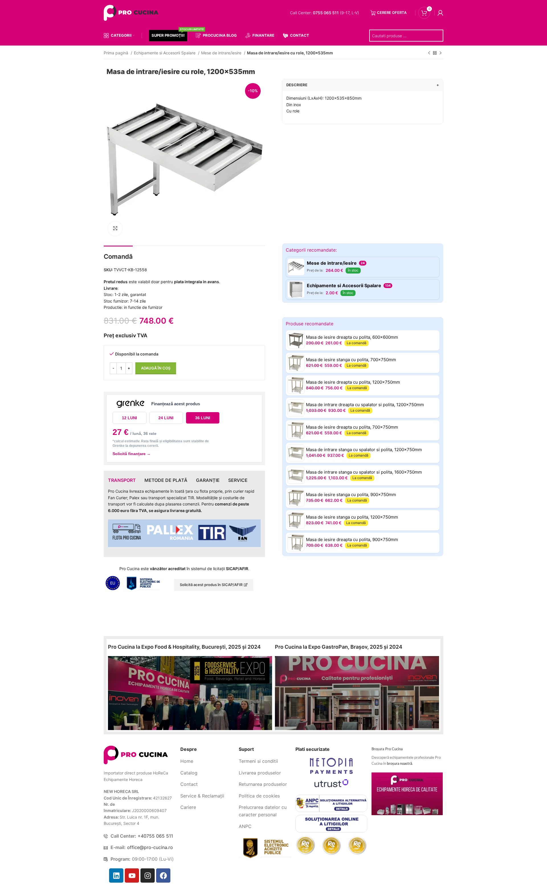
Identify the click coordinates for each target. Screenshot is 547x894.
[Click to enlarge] (115, 228)
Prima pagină (116, 52)
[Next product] (440, 53)
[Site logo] (132, 12)
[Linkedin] (116, 875)
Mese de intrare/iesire (221, 52)
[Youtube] (132, 875)
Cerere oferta (392, 12)
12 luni (129, 418)
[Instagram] (147, 875)
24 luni (166, 418)
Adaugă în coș (155, 368)
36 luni (202, 418)
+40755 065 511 (155, 836)
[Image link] (136, 754)
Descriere (362, 85)
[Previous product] (429, 53)
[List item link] (207, 761)
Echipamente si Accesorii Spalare (165, 52)
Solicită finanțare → (132, 453)
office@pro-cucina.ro (150, 847)
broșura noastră (399, 764)
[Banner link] (190, 693)
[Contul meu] (440, 13)
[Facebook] (163, 875)
